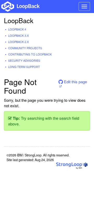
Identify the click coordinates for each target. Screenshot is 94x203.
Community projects (25, 48)
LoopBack (18, 20)
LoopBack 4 (17, 29)
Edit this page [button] (75, 81)
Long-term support (24, 67)
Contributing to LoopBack (30, 54)
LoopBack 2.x (18, 42)
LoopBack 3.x (18, 35)
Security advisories (24, 60)
